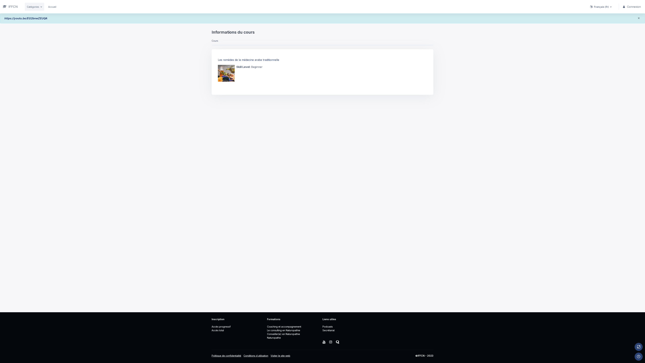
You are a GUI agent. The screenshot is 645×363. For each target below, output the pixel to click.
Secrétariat (328, 330)
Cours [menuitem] (215, 40)
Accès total (218, 330)
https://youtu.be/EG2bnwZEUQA (25, 18)
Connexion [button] (634, 6)
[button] (601, 7)
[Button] (639, 347)
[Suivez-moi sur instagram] (331, 342)
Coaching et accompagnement (284, 326)
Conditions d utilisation (256, 355)
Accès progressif (221, 326)
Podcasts (327, 326)
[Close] (639, 19)
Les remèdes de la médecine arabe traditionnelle (248, 60)
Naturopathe (274, 337)
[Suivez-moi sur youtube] (324, 342)
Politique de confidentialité (226, 355)
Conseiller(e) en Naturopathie (283, 334)
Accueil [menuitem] (52, 6)
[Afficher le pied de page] (639, 357)
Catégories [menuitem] (33, 6)
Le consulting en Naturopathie (283, 330)
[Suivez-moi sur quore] (337, 342)
